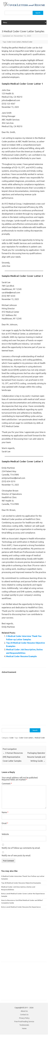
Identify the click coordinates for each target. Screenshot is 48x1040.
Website (5, 834)
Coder (11, 738)
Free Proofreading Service (24, 1022)
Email (5, 823)
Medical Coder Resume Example (21, 656)
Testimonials (24, 1025)
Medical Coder (27, 42)
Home (24, 1028)
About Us (24, 1011)
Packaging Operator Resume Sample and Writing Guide (36, 757)
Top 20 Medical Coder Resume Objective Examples (21, 883)
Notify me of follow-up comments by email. (21, 848)
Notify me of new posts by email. (16, 855)
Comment (7, 783)
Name (5, 812)
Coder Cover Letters (14, 42)
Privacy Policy (24, 1018)
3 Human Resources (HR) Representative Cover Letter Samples (13, 757)
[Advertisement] (24, 698)
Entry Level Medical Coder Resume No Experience (21, 907)
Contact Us (24, 1015)
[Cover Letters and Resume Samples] (24, 6)
